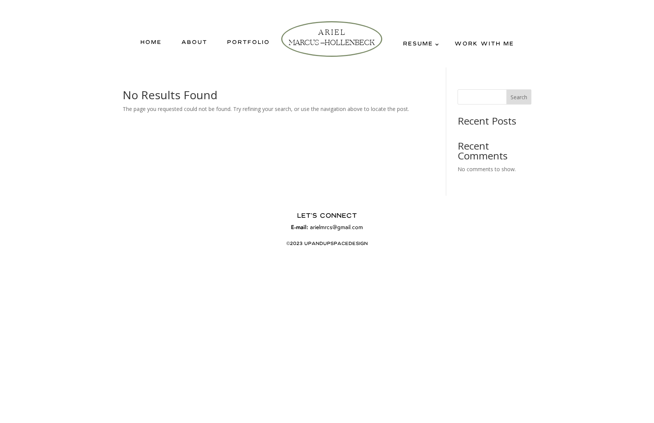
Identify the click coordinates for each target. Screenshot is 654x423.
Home (151, 42)
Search (519, 97)
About (194, 42)
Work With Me (484, 44)
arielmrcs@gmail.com (336, 227)
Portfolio (248, 42)
